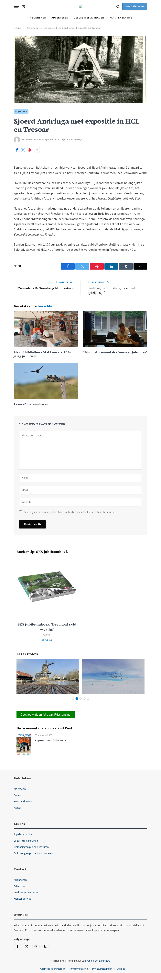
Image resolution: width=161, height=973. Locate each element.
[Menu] (16, 6)
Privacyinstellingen (102, 969)
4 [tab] (84, 698)
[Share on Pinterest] (29, 150)
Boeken (47, 635)
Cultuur (18, 795)
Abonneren (38, 17)
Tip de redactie (23, 834)
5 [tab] (88, 698)
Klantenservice (121, 17)
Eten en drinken (23, 802)
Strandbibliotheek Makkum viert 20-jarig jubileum (42, 354)
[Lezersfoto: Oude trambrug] (47, 676)
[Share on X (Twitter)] (23, 150)
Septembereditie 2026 (50, 740)
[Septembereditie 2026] (23, 744)
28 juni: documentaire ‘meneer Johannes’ (115, 352)
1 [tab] (73, 698)
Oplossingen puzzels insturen (31, 847)
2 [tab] (77, 698)
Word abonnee (135, 6)
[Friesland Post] (80, 6)
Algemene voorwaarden (52, 969)
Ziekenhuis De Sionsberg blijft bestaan (46, 288)
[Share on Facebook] (17, 150)
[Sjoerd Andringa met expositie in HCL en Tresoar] (80, 69)
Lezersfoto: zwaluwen (31, 404)
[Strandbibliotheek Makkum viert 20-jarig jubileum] (46, 329)
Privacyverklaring (79, 969)
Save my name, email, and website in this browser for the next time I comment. (70, 512)
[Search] (118, 6)
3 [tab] (80, 698)
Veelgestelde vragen (89, 17)
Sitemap (121, 969)
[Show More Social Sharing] (37, 150)
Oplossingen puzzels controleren (33, 853)
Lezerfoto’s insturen (26, 841)
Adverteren (59, 17)
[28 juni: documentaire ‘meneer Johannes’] (115, 329)
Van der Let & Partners (98, 961)
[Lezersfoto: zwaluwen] (46, 381)
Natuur (17, 808)
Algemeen (21, 111)
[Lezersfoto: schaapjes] (113, 676)
